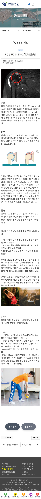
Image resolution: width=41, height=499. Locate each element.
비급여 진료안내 (27, 466)
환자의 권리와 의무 (8, 472)
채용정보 (25, 472)
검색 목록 (7, 437)
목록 (36, 437)
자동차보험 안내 (27, 469)
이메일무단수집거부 (9, 466)
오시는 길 (5, 474)
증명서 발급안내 (27, 464)
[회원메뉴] (33, 4)
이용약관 (5, 464)
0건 (11, 60)
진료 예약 (28, 426)
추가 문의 (12, 426)
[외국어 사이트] (29, 3)
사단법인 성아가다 (28, 474)
